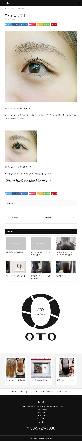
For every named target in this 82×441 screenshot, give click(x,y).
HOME (14, 392)
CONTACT (67, 392)
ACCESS (50, 392)
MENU (30, 392)
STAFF (36, 392)
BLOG (43, 392)
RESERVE (58, 392)
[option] (16, 371)
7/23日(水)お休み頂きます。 (40, 380)
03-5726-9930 (42, 428)
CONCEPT (21, 392)
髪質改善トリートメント (65, 380)
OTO (7, 3)
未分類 (13, 19)
